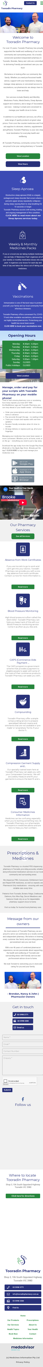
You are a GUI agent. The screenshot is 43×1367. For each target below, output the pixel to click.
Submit (7, 1090)
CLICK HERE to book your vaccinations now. (23, 326)
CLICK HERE (12, 450)
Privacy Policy (23, 1362)
